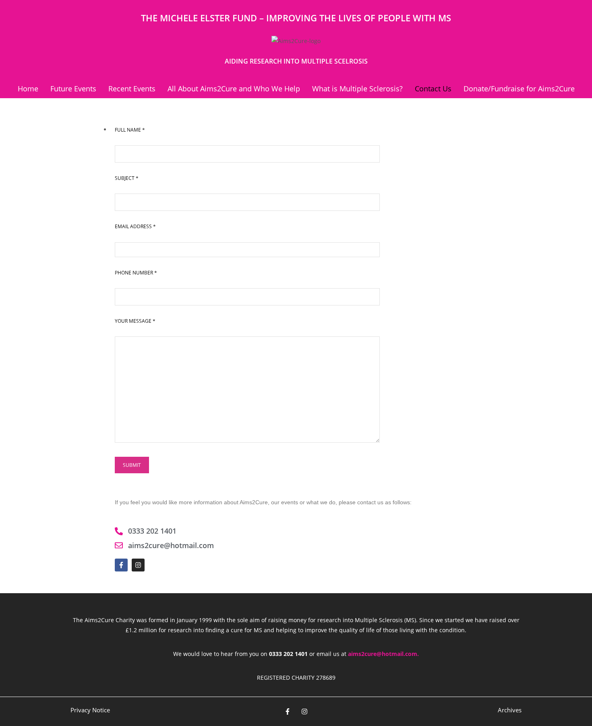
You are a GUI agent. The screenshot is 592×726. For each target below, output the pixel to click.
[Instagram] (138, 565)
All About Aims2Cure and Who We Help (234, 88)
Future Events (73, 88)
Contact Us (433, 88)
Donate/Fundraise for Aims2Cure (519, 88)
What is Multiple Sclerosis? (357, 88)
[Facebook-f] (121, 565)
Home (28, 88)
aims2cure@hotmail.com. (383, 654)
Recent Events (131, 88)
